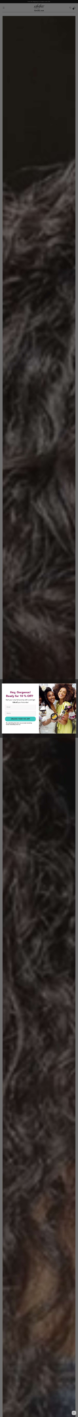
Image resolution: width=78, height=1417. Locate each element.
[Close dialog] (73, 685)
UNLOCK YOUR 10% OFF (20, 719)
